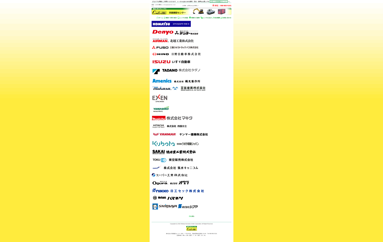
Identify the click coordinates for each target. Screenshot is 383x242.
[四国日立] (189, 128)
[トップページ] (159, 17)
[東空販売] (189, 162)
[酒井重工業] (174, 154)
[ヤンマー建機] (181, 137)
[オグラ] (189, 184)
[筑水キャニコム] (189, 169)
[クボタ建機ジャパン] (176, 146)
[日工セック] (189, 192)
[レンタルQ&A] (206, 17)
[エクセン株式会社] (160, 102)
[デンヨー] (175, 34)
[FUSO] (175, 48)
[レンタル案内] (183, 17)
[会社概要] (216, 17)
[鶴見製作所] (189, 82)
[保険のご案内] (194, 17)
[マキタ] (172, 120)
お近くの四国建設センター (219, 1)
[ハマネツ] (189, 200)
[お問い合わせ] (225, 17)
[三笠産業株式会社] (179, 90)
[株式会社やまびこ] (162, 112)
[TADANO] (176, 75)
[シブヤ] (175, 209)
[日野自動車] (189, 56)
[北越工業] (189, 42)
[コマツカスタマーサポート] (171, 26)
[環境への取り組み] (170, 17)
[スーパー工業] (189, 177)
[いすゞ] (172, 64)
